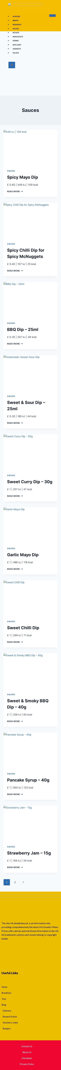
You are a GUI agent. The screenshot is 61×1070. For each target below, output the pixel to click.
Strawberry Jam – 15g (29, 853)
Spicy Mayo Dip (22, 177)
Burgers (16, 17)
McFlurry (17, 45)
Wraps (16, 21)
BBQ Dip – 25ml (22, 329)
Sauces (16, 29)
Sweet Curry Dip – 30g (29, 481)
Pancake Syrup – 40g (28, 780)
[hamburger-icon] (52, 15)
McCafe (16, 33)
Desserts (17, 49)
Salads (16, 53)
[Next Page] (23, 882)
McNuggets (18, 37)
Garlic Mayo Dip (23, 554)
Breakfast (17, 25)
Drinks (16, 41)
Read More (15, 191)
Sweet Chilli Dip (23, 627)
